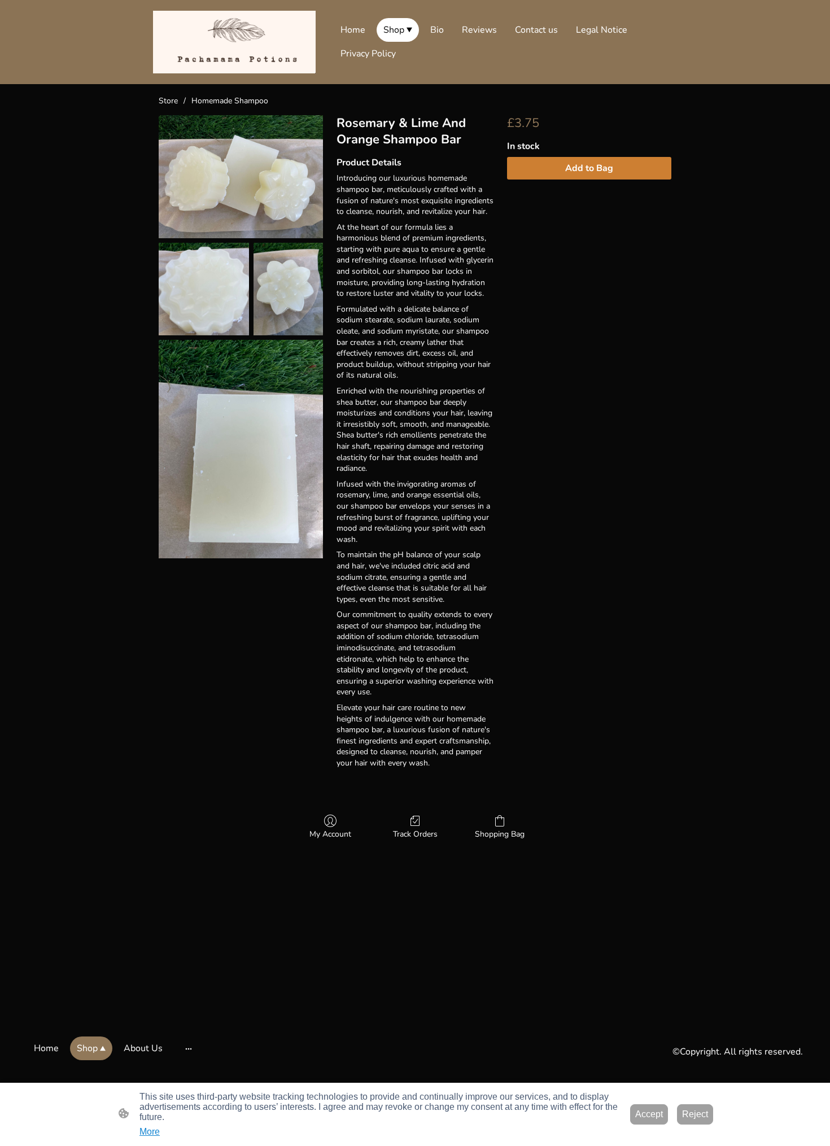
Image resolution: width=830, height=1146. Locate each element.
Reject (695, 1114)
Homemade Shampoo (229, 100)
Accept (649, 1114)
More (149, 1131)
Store (168, 100)
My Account (330, 834)
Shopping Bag (500, 834)
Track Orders (415, 834)
